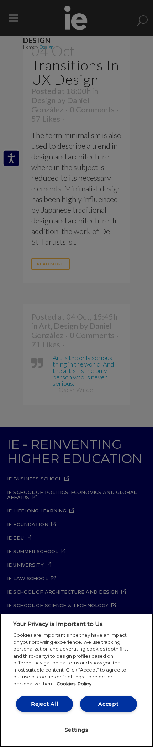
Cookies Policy (74, 683)
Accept (108, 704)
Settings (77, 730)
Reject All (44, 704)
